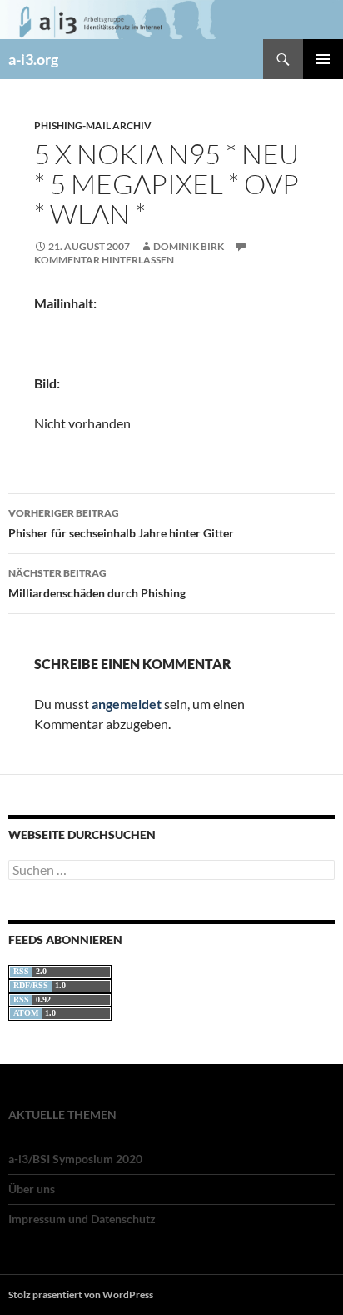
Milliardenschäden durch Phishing (97, 583)
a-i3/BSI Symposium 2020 (75, 1159)
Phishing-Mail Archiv (93, 125)
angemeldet (127, 704)
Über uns (31, 1189)
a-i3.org (33, 59)
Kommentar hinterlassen (104, 259)
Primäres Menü (323, 59)
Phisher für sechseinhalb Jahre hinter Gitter (121, 523)
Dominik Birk (188, 246)
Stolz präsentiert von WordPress (80, 1294)
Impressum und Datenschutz (82, 1219)
